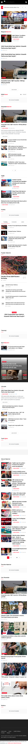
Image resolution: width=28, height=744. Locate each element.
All (21, 94)
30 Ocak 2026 (11, 165)
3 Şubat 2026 (11, 415)
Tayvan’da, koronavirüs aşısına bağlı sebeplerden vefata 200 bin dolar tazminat (17, 239)
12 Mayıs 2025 (4, 660)
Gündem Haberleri (22, 735)
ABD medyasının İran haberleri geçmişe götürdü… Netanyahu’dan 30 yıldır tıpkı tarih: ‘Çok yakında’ (17, 148)
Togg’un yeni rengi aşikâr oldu (10, 7)
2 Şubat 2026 (4, 84)
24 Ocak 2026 (4, 619)
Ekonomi (5, 16)
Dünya (3, 77)
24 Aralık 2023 (16, 40)
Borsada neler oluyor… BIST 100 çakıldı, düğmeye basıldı (11, 20)
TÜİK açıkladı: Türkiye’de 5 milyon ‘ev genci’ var (14, 677)
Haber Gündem (7, 22)
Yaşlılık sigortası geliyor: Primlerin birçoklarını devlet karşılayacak (18, 464)
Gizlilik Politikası (17, 731)
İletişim (8, 732)
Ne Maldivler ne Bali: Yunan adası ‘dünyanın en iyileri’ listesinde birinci (19, 528)
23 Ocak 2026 (4, 639)
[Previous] (13, 170)
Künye (10, 731)
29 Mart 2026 (4, 50)
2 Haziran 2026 (12, 151)
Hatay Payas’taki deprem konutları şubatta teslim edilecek (19, 193)
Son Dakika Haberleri (11, 737)
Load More (14, 89)
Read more (5, 136)
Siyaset (24, 94)
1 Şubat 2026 (11, 143)
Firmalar (3, 732)
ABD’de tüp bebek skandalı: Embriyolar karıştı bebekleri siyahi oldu (16, 156)
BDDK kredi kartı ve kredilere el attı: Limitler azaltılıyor (18, 511)
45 (16, 557)
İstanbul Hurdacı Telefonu (14, 231)
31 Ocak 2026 (23, 496)
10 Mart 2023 (12, 204)
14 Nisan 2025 (4, 699)
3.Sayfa (4, 361)
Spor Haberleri (4, 737)
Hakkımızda (3, 731)
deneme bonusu (17, 743)
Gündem (3, 180)
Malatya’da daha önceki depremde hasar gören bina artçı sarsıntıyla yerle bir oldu (12, 365)
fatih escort (10, 743)
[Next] (15, 170)
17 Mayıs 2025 (4, 679)
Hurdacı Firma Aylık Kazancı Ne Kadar (17, 225)
